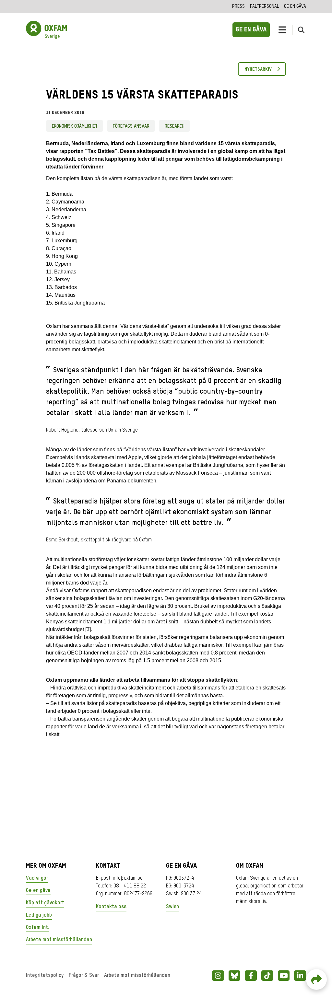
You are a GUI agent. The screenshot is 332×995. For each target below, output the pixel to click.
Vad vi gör (37, 878)
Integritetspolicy (45, 975)
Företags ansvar (131, 126)
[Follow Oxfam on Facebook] (251, 975)
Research (174, 126)
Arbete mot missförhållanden (59, 940)
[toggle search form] (301, 30)
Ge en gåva (295, 6)
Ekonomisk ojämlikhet (75, 126)
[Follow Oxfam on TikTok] (267, 975)
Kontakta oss (111, 906)
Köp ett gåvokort (45, 903)
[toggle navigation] (282, 30)
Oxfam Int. (37, 927)
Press (238, 6)
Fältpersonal (264, 6)
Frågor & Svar (84, 975)
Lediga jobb (39, 915)
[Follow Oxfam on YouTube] (284, 975)
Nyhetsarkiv (258, 69)
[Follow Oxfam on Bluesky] (235, 975)
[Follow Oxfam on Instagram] (218, 975)
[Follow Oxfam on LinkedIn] (300, 975)
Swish (172, 906)
